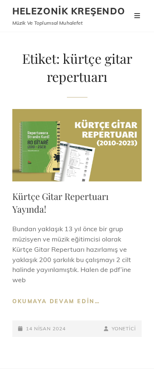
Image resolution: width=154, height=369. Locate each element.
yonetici (124, 328)
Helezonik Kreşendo (68, 11)
